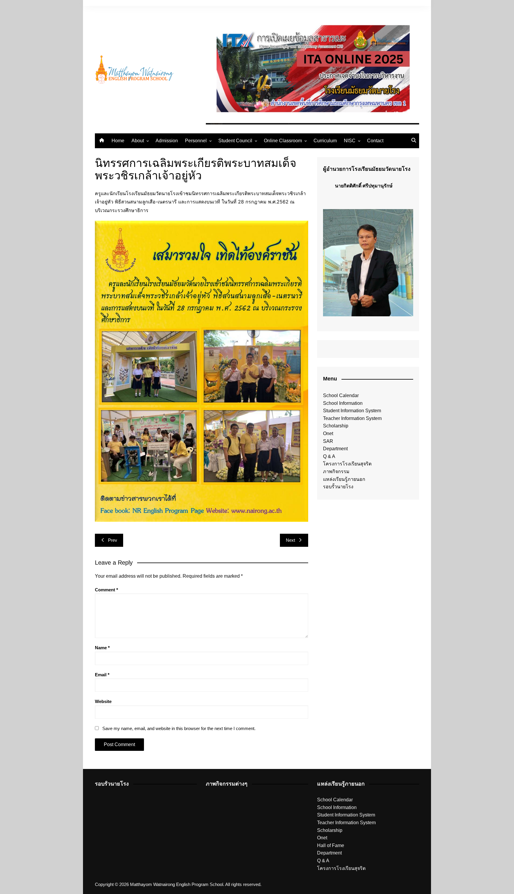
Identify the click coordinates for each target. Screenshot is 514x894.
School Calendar (341, 395)
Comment (106, 589)
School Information (343, 403)
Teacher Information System (352, 418)
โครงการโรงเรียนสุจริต (347, 463)
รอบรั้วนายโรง (338, 486)
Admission (167, 140)
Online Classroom (283, 140)
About (137, 140)
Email (102, 674)
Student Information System (352, 410)
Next (290, 540)
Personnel (196, 140)
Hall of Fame (330, 845)
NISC (349, 140)
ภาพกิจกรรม (336, 471)
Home (118, 140)
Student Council (235, 140)
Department (335, 448)
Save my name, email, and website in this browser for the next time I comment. (179, 728)
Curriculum (325, 140)
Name (102, 647)
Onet (328, 433)
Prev (112, 540)
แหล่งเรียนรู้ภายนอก (344, 479)
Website (103, 701)
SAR (328, 441)
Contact (375, 140)
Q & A (329, 456)
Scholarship (335, 425)
